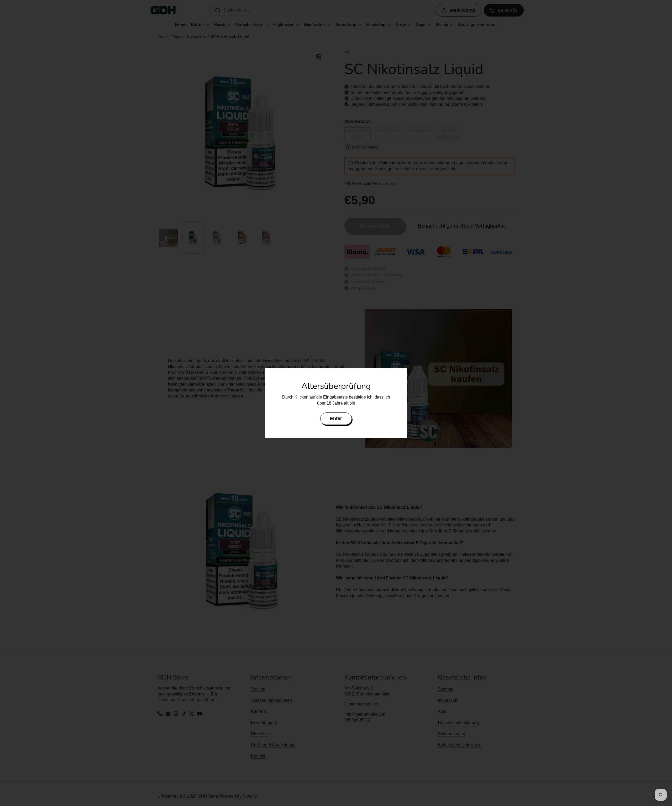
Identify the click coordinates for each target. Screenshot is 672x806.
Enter (336, 418)
